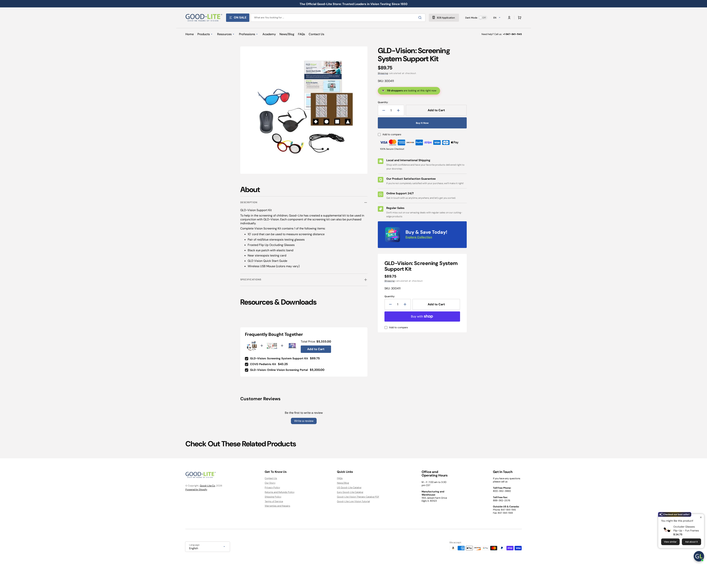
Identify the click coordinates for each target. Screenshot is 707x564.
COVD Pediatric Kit (263, 364)
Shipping (383, 73)
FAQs (340, 478)
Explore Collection (419, 237)
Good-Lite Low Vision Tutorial (353, 501)
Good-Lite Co (207, 485)
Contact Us (271, 478)
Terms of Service (274, 501)
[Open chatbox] (699, 556)
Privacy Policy (272, 487)
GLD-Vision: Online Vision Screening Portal (279, 370)
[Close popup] (701, 517)
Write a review (303, 421)
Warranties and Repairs (277, 505)
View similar (670, 541)
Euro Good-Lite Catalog (350, 492)
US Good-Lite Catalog (349, 487)
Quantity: (383, 102)
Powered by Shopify (196, 489)
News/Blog (343, 482)
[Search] (420, 18)
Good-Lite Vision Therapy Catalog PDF (358, 496)
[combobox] (337, 18)
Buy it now (422, 123)
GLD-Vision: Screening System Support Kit (279, 358)
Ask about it (691, 541)
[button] (519, 18)
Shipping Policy (273, 496)
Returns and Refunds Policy (279, 492)
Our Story (270, 482)
